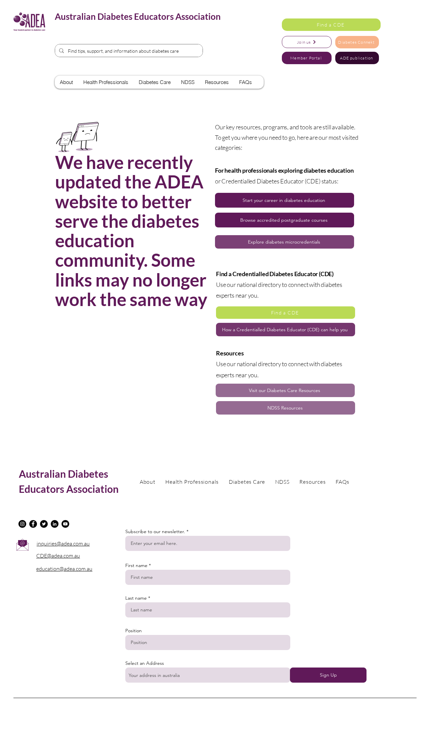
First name (136, 565)
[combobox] (207, 675)
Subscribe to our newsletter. (155, 531)
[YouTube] (65, 524)
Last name (136, 598)
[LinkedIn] (54, 524)
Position (133, 630)
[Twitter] (44, 524)
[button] (331, 24)
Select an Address (144, 663)
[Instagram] (22, 524)
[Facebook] (33, 524)
